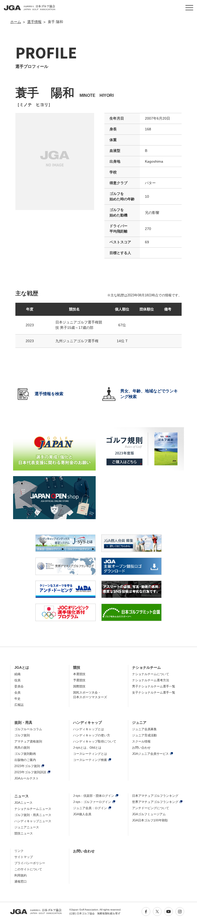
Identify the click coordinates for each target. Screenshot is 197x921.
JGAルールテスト (26, 778)
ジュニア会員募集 (144, 729)
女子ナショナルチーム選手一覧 (153, 692)
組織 (17, 674)
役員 (17, 680)
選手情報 (34, 22)
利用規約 (20, 875)
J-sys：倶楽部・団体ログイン (93, 796)
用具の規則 (22, 747)
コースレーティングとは (90, 754)
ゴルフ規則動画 (25, 754)
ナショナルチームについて (150, 674)
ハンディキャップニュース (32, 821)
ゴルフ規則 (22, 735)
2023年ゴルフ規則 (27, 766)
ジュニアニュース (26, 827)
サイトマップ (23, 857)
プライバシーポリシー (29, 863)
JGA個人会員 (82, 814)
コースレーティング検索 (90, 760)
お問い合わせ (141, 747)
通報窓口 (20, 881)
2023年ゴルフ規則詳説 (30, 772)
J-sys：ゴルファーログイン (92, 802)
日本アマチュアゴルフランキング (155, 796)
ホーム (15, 22)
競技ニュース (23, 833)
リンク (19, 851)
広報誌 (19, 705)
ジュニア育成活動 (144, 735)
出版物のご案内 (25, 760)
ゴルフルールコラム (28, 729)
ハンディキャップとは (88, 729)
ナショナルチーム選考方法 (150, 680)
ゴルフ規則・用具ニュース (32, 815)
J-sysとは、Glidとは (87, 747)
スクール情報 (141, 741)
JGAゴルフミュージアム (149, 814)
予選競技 (79, 680)
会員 (17, 692)
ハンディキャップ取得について (94, 741)
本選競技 (79, 674)
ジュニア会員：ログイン (90, 808)
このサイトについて (28, 869)
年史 (17, 698)
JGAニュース (23, 802)
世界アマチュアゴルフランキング (155, 802)
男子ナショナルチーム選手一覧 (153, 686)
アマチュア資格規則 (28, 741)
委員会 (19, 686)
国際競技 (79, 686)
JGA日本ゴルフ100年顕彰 (150, 820)
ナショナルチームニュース (32, 809)
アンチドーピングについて (150, 808)
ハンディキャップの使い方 (91, 735)
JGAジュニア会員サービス (150, 754)
